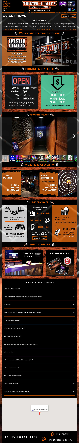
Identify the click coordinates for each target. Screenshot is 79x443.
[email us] (44, 439)
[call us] (52, 434)
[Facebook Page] (69, 9)
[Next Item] (74, 136)
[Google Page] (73, 9)
